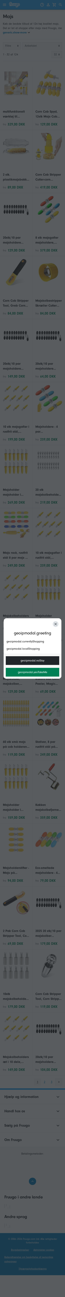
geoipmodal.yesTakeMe (32, 672)
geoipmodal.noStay (32, 660)
